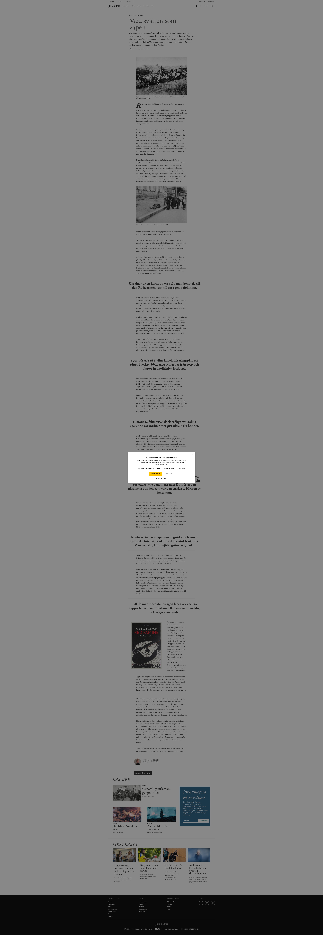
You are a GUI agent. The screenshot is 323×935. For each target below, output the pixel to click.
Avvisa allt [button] (168, 474)
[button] (161, 478)
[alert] (161, 467)
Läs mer (165, 464)
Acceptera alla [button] (155, 473)
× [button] (193, 454)
